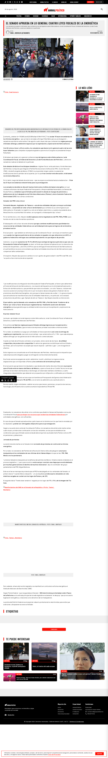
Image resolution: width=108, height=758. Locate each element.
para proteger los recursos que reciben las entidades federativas (41, 415)
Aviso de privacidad (63, 714)
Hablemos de (88, 16)
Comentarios (54, 629)
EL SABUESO (55, 2)
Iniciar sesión (99, 2)
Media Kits (11, 715)
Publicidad (88, 707)
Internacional (62, 16)
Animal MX (76, 714)
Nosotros (60, 709)
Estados (27, 16)
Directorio (61, 711)
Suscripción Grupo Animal (92, 709)
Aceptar (99, 754)
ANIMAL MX (63, 2)
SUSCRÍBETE (90, 2)
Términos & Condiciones (76, 721)
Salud (53, 16)
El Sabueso (76, 711)
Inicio (59, 707)
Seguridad (45, 16)
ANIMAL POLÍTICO (44, 2)
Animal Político (77, 707)
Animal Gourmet (77, 709)
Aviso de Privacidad (54, 754)
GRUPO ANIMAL (33, 2)
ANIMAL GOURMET (74, 2)
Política (18, 16)
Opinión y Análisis (75, 16)
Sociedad (35, 16)
